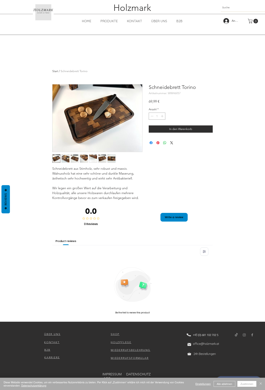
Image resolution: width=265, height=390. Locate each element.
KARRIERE (52, 357)
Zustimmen (246, 384)
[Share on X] (171, 143)
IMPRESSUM (112, 374)
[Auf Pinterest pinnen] (158, 143)
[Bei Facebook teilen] (151, 143)
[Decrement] (151, 116)
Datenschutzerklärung (33, 385)
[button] (253, 21)
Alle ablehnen (224, 384)
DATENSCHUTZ (138, 374)
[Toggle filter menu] (204, 251)
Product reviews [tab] (66, 241)
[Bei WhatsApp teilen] (165, 143)
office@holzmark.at (206, 344)
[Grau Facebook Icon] (252, 335)
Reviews (6, 199)
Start (55, 71)
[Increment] (162, 116)
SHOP (115, 334)
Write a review (174, 217)
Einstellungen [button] (203, 384)
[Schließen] (261, 384)
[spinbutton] (157, 116)
